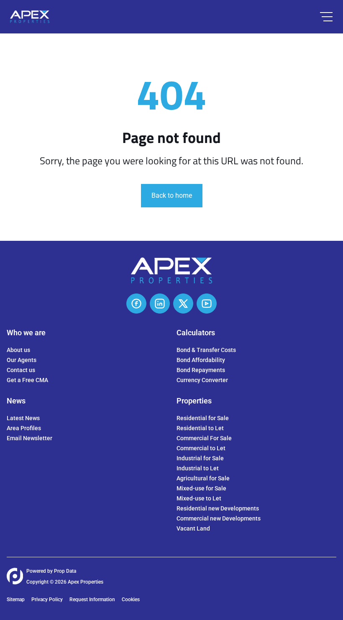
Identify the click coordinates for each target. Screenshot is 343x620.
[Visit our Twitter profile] (183, 303)
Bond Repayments (201, 370)
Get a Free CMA (27, 380)
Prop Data (65, 571)
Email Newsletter (29, 438)
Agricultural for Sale (203, 478)
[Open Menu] (326, 16)
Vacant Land (193, 528)
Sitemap (16, 599)
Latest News (23, 418)
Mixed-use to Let (199, 498)
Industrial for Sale (200, 458)
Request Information (92, 599)
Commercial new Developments (219, 518)
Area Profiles (24, 428)
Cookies (131, 599)
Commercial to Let (201, 448)
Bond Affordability (201, 360)
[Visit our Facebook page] (136, 303)
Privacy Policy (47, 599)
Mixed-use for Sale (201, 488)
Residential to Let (200, 428)
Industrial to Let (198, 468)
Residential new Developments (218, 508)
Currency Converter (202, 380)
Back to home (171, 195)
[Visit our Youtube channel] (207, 303)
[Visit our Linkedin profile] (160, 303)
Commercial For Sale (204, 438)
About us (18, 350)
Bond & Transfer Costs (206, 350)
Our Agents (21, 360)
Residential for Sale (203, 418)
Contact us (21, 370)
